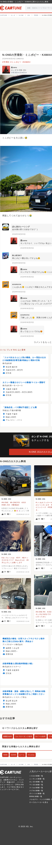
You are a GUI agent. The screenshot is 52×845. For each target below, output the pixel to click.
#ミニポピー (15, 62)
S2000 (13, 755)
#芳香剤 (5, 62)
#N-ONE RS (15, 502)
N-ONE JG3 (6, 499)
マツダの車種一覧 (36, 785)
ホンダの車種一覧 (36, 782)
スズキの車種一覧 (36, 791)
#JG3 (24, 502)
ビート (21, 755)
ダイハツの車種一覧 (37, 793)
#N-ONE (5, 502)
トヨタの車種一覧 (36, 776)
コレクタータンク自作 (23, 736)
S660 (5, 755)
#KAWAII (27, 62)
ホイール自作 (40, 736)
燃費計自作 (7, 736)
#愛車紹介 (15, 505)
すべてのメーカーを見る (38, 802)
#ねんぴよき (20, 560)
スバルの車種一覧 (36, 788)
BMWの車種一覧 (35, 796)
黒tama (14, 67)
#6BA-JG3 (6, 505)
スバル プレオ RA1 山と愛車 (13, 350)
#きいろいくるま (8, 558)
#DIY (18, 558)
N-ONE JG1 (40, 499)
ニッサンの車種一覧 (37, 779)
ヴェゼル (31, 755)
